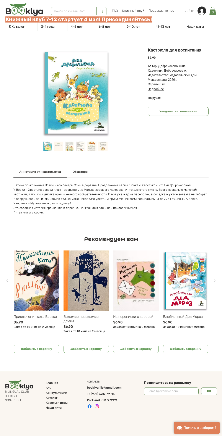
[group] (111, 301)
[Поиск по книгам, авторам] (101, 11)
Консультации (56, 393)
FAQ (49, 388)
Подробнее (156, 89)
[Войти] (204, 10)
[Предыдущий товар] (7, 280)
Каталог (51, 398)
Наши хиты (54, 408)
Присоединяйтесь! (127, 19)
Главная (52, 383)
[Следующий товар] (214, 280)
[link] (212, 11)
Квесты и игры (57, 403)
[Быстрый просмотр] (36, 280)
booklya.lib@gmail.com (104, 387)
